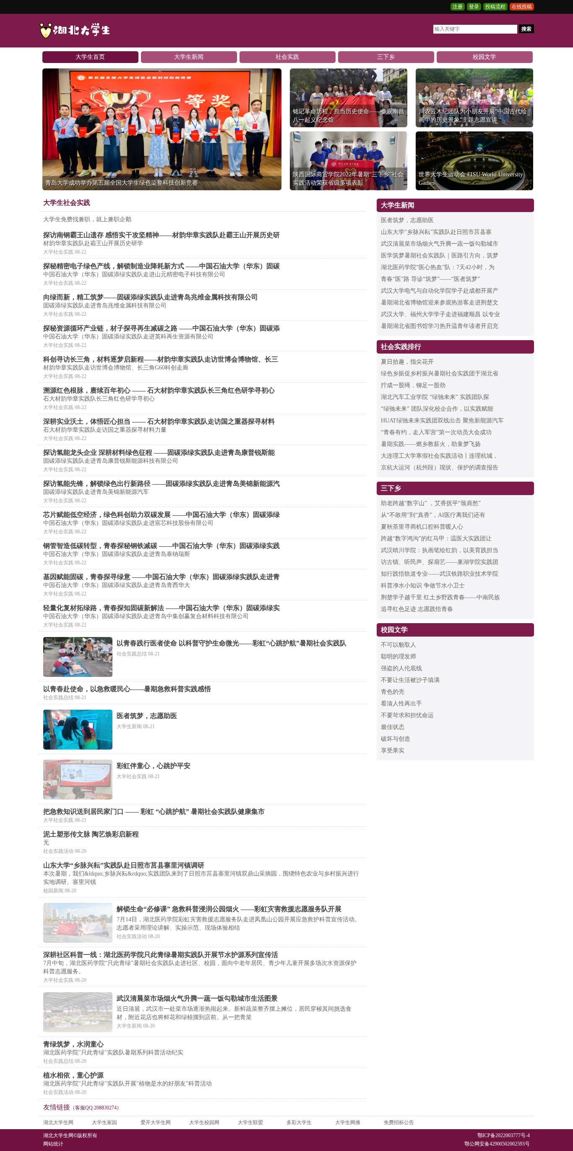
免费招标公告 (399, 1122)
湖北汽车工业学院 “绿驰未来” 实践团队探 (435, 397)
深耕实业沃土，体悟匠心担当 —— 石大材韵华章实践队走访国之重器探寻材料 (159, 421)
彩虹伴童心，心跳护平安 (153, 765)
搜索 (526, 29)
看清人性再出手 (401, 703)
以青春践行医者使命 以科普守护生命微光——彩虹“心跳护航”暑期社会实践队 (231, 643)
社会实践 (287, 57)
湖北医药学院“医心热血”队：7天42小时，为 (438, 267)
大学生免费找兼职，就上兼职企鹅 (87, 219)
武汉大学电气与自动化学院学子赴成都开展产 (439, 291)
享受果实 (392, 750)
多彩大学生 (299, 1122)
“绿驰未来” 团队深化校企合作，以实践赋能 (437, 409)
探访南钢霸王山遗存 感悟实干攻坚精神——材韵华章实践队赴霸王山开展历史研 (161, 235)
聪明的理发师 (398, 656)
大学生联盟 (250, 1122)
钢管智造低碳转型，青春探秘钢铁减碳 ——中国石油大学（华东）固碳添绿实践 (161, 545)
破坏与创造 (395, 739)
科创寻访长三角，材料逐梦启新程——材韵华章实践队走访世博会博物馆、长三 (160, 359)
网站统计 (53, 1144)
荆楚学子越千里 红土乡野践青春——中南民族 (440, 597)
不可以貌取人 (398, 645)
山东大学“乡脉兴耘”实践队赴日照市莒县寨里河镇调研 (123, 865)
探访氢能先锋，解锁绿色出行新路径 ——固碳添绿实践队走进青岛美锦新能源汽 (161, 483)
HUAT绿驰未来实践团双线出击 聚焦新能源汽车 (442, 420)
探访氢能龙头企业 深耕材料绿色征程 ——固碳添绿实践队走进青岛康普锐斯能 (159, 452)
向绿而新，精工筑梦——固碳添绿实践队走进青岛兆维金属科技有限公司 (150, 297)
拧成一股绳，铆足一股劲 (413, 385)
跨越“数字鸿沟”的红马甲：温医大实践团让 (436, 538)
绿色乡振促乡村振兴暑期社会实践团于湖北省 (439, 373)
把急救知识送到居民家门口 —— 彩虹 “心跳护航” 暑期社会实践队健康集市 (154, 811)
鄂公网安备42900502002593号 (497, 1144)
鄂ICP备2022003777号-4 (503, 1135)
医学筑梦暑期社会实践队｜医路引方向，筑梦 (439, 255)
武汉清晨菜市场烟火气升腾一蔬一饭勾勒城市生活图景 (197, 998)
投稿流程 (495, 7)
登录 (474, 7)
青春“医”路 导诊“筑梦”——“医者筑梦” (430, 279)
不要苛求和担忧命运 (407, 715)
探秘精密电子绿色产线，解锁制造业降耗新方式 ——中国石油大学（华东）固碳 (161, 266)
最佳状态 (392, 727)
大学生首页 (90, 57)
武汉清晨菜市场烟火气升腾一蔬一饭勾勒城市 (439, 244)
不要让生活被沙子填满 (410, 680)
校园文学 (484, 57)
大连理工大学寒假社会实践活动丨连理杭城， (439, 456)
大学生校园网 (204, 1122)
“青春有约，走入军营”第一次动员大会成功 (436, 432)
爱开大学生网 (156, 1122)
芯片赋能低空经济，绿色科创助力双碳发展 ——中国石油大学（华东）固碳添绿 (161, 514)
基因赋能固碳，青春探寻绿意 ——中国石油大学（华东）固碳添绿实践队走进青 (161, 576)
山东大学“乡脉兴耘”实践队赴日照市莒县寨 (436, 232)
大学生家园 (104, 1122)
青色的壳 (392, 692)
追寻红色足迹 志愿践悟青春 (417, 609)
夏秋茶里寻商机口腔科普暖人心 (422, 527)
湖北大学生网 (58, 1122)
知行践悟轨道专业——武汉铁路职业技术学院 (439, 574)
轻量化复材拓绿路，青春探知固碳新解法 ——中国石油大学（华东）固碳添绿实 (161, 607)
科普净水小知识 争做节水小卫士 (423, 585)
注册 (458, 7)
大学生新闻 (188, 57)
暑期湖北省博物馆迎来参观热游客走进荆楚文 (439, 302)
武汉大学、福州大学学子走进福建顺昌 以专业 (440, 314)
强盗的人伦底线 (401, 668)
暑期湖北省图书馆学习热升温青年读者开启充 (439, 326)
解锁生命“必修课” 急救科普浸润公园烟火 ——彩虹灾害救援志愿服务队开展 (229, 908)
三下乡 (386, 57)
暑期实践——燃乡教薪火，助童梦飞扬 (431, 444)
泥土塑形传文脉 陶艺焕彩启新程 (91, 834)
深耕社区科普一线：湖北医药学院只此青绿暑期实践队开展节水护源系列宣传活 (160, 954)
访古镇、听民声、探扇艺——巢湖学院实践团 (439, 562)
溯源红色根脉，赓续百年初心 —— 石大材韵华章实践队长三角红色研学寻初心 (159, 390)
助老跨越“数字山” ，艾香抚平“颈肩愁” (431, 503)
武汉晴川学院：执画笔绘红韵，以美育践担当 (439, 550)
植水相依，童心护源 (73, 1075)
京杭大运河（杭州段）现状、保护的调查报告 (439, 467)
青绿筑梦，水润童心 (73, 1044)
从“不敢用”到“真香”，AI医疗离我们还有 (433, 515)
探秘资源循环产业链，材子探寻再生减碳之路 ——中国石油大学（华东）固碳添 (161, 328)
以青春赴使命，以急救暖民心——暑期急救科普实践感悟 (127, 688)
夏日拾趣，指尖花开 (407, 362)
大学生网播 (347, 1122)
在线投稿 (522, 7)
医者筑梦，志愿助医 (147, 715)
